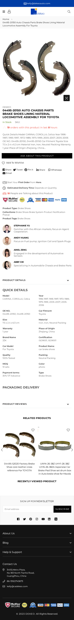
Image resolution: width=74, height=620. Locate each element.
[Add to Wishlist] (32, 429)
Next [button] (72, 450)
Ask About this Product (37, 155)
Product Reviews (15, 404)
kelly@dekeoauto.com (38, 3)
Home (6, 19)
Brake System (36, 212)
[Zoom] (67, 98)
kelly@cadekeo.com (17, 586)
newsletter (37, 501)
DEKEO (7, 107)
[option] (37, 68)
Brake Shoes (24, 208)
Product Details (14, 280)
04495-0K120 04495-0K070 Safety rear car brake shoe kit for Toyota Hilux (55, 467)
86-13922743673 (15, 581)
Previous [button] (2, 450)
